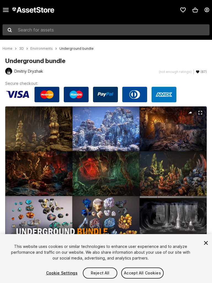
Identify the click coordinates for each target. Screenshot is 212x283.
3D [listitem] (21, 49)
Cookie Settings (62, 273)
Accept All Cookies (142, 273)
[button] (195, 10)
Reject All (100, 273)
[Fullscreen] (200, 112)
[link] (183, 10)
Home (7, 49)
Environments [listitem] (41, 49)
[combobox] (106, 29)
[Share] (190, 112)
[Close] (206, 243)
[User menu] (207, 10)
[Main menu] (5, 9)
